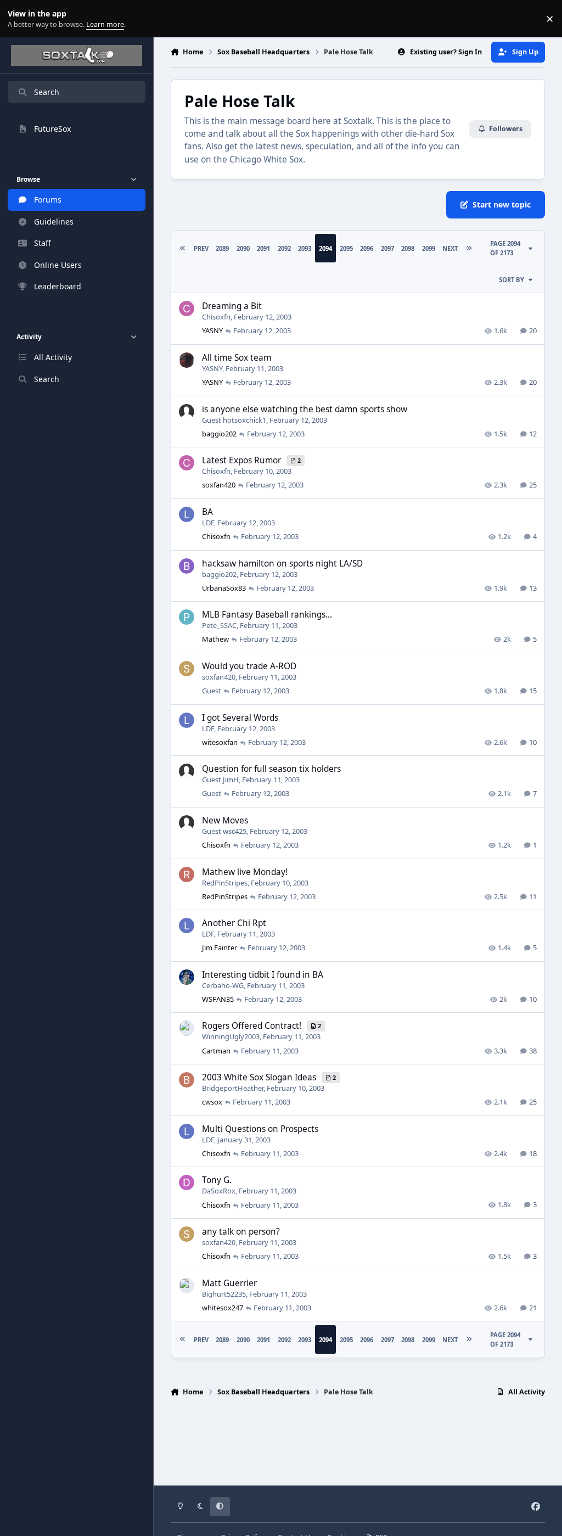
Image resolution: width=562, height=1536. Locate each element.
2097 (387, 248)
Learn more (21, 19)
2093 (304, 248)
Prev (201, 248)
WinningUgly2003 (231, 1036)
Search (46, 92)
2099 (428, 248)
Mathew (215, 639)
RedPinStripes (225, 883)
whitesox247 (222, 1308)
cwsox (212, 1102)
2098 (407, 248)
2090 (243, 248)
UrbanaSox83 (224, 588)
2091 (263, 248)
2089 (222, 248)
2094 (325, 248)
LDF (208, 523)
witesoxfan (220, 742)
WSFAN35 (218, 999)
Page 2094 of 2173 (505, 248)
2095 (346, 248)
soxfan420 (218, 485)
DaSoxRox (218, 1191)
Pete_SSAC (219, 625)
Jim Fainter (219, 947)
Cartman (216, 1051)
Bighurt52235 (224, 1294)
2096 (366, 248)
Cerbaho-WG (223, 985)
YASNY (212, 330)
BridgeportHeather (232, 1088)
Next (450, 248)
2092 (284, 248)
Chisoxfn (216, 317)
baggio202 (219, 434)
